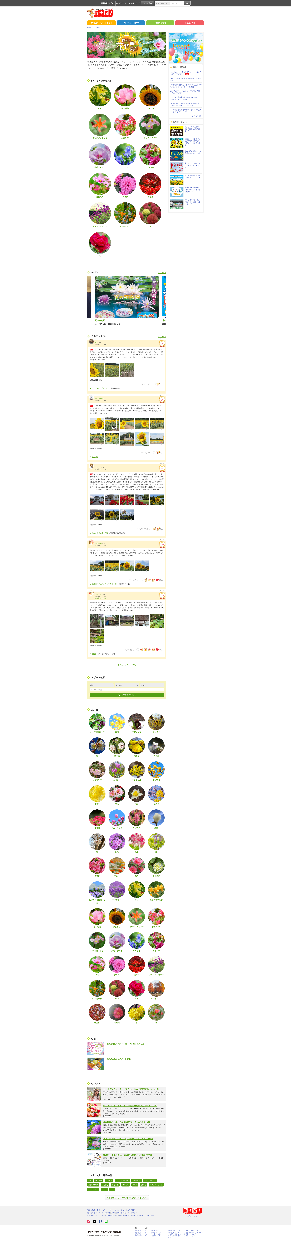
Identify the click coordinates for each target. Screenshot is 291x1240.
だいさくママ (99, 594)
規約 (113, 1213)
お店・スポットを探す (103, 23)
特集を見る (191, 23)
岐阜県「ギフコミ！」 (174, 1232)
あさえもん (98, 467)
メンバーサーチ (134, 3)
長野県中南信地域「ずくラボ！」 (193, 1232)
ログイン (111, 3)
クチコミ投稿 (147, 3)
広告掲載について (93, 1215)
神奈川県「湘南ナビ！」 (175, 1234)
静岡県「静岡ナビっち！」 (175, 1230)
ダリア (135, 1185)
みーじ (97, 342)
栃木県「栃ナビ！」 (140, 1230)
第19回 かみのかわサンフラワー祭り (105, 584)
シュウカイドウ (150, 1180)
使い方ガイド (92, 1213)
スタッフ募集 (149, 1215)
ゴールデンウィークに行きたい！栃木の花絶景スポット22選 (131, 1089)
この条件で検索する (128, 695)
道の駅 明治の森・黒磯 (100, 533)
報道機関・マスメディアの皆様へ (131, 1215)
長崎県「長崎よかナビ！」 (191, 1230)
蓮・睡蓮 (98, 1180)
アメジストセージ (156, 1185)
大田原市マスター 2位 (100, 598)
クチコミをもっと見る (127, 665)
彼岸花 (143, 1185)
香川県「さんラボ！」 (157, 1234)
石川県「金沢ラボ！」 (141, 1235)
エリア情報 (161, 23)
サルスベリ (136, 1180)
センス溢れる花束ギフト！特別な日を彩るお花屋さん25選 (130, 1105)
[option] (127, 300)
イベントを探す (132, 23)
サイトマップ (132, 1213)
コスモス (125, 1185)
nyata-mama (98, 543)
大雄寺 (94, 654)
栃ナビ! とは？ (193, 1216)
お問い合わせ (121, 1213)
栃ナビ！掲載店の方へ (110, 1215)
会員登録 (104, 3)
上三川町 (95, 457)
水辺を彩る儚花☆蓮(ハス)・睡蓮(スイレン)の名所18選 (128, 1139)
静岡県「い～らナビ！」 (191, 1234)
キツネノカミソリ (122, 1180)
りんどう (105, 1185)
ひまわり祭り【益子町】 (100, 388)
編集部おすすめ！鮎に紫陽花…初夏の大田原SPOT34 (127, 1155)
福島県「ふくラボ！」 (141, 1232)
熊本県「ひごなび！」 (157, 1230)
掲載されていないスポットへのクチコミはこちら (127, 1198)
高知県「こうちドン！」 (191, 1235)
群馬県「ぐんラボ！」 (141, 1234)
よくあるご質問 (104, 1213)
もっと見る (162, 273)
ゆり (90, 1180)
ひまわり (109, 1180)
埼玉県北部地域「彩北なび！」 (175, 1236)
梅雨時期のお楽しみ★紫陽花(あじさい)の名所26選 (126, 1122)
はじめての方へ (121, 3)
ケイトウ (115, 1185)
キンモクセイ (93, 1189)
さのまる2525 (99, 398)
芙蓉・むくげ (93, 1185)
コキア (104, 1189)
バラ (112, 1189)
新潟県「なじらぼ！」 (157, 1232)
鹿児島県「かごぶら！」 (158, 1235)
